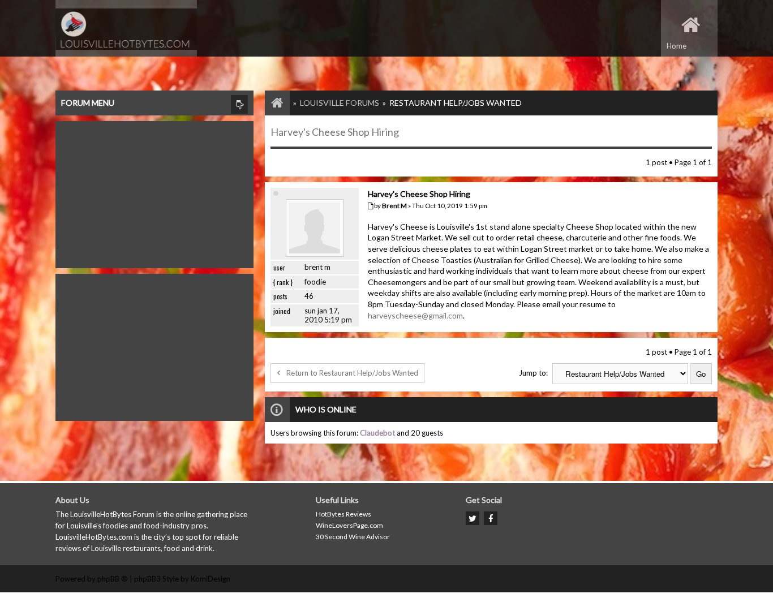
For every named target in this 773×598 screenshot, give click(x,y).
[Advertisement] (154, 192)
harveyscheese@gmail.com (415, 315)
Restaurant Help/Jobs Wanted (455, 102)
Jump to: (533, 372)
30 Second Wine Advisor (353, 536)
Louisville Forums (339, 102)
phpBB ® (112, 578)
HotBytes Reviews (343, 514)
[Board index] (271, 102)
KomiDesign (210, 578)
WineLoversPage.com (349, 525)
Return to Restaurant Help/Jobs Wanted (352, 372)
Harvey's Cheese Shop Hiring (334, 132)
